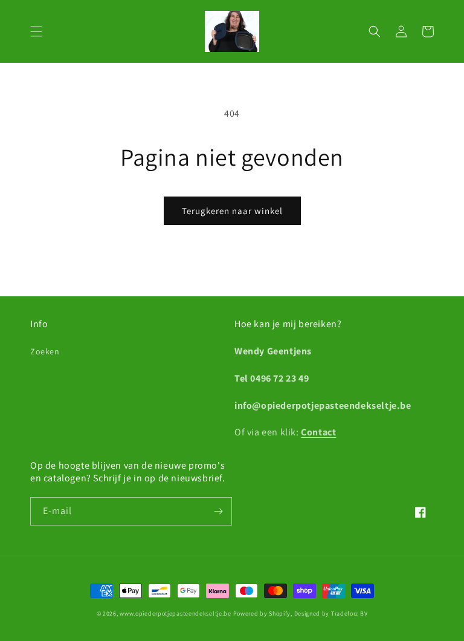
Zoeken (45, 351)
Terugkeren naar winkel (232, 210)
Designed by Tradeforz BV (331, 613)
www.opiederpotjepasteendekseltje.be (175, 613)
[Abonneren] (218, 511)
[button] (36, 31)
